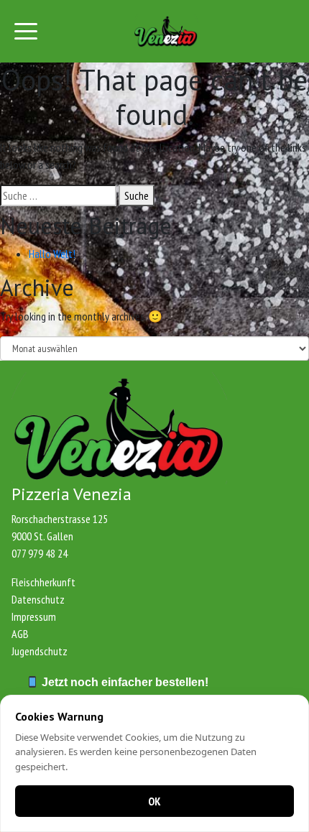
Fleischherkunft (43, 582)
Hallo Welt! (52, 253)
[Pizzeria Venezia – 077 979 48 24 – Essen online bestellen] (166, 31)
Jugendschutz (39, 651)
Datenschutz (38, 599)
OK (154, 801)
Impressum (33, 616)
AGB (20, 634)
